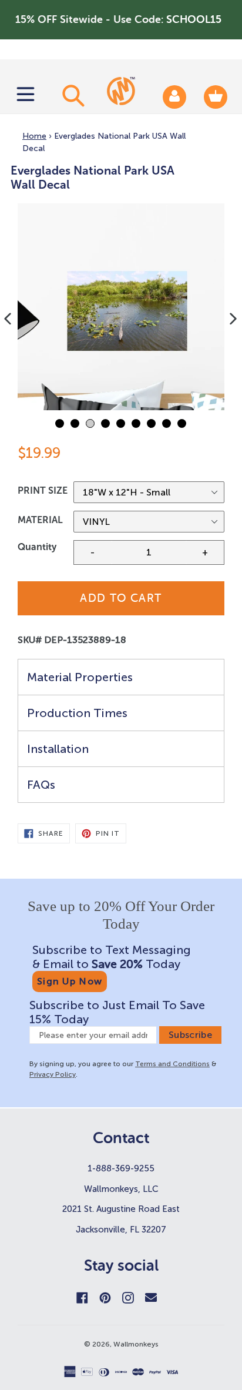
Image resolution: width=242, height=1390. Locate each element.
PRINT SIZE (43, 490)
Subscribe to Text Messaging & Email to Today (111, 957)
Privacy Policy (52, 1074)
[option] (121, 306)
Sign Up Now (69, 981)
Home (34, 136)
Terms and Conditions (172, 1064)
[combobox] (72, 95)
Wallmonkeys (136, 1344)
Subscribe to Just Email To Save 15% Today (117, 1012)
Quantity (37, 546)
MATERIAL (40, 519)
